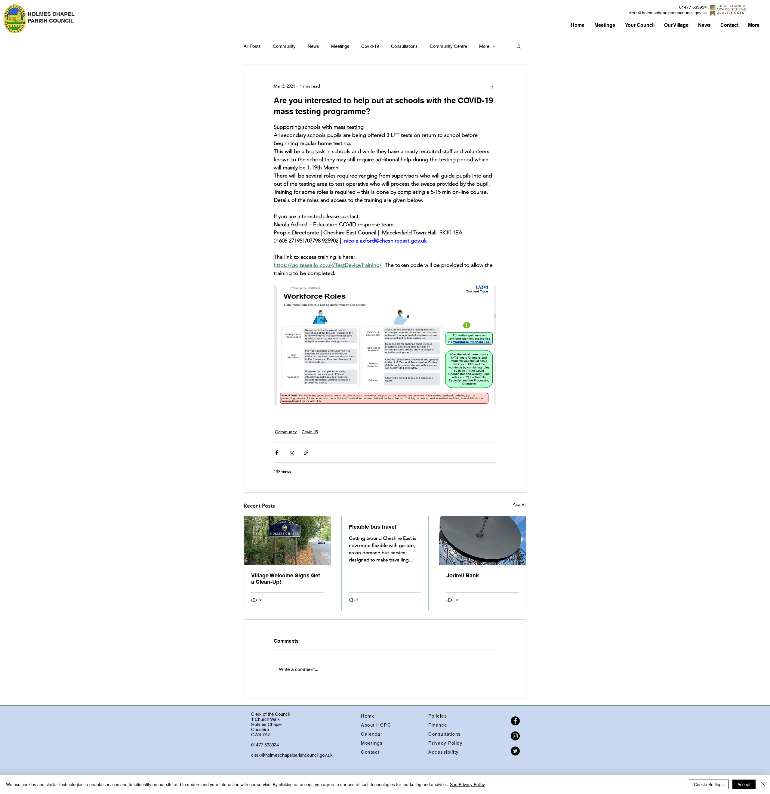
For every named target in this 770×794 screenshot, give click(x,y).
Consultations (404, 46)
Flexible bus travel (372, 527)
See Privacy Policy (467, 784)
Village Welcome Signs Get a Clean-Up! (285, 578)
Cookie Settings (709, 784)
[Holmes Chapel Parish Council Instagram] (515, 735)
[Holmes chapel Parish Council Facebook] (515, 720)
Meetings (340, 46)
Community (284, 46)
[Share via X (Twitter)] (291, 453)
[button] (519, 46)
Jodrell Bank (462, 575)
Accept (744, 784)
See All (519, 505)
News (313, 46)
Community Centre (448, 46)
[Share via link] (306, 453)
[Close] (762, 784)
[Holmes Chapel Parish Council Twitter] (515, 750)
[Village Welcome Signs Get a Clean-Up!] (287, 540)
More (484, 46)
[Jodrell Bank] (482, 540)
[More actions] (492, 86)
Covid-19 (370, 46)
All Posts (252, 46)
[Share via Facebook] (276, 453)
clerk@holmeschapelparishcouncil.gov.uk (668, 12)
